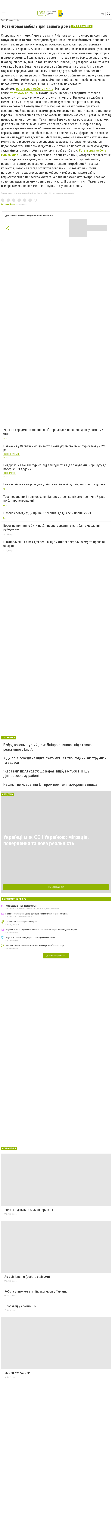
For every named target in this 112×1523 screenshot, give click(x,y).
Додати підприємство (56, 955)
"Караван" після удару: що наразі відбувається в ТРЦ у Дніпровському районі (46, 773)
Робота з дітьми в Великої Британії (28, 1210)
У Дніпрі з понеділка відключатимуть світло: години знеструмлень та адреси (55, 760)
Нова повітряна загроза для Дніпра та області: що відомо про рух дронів (54, 484)
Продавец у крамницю (20, 1306)
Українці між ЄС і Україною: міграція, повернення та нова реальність (46, 840)
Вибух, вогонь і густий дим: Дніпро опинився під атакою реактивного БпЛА (47, 747)
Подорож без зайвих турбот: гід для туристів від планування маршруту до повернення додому (54, 467)
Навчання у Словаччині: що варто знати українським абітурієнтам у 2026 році (54, 448)
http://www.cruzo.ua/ (24, 93)
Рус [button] (102, 13)
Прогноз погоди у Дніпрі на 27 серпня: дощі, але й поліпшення (47, 513)
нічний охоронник (17, 1373)
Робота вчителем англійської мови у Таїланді (35, 1291)
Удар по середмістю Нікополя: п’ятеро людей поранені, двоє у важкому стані (53, 432)
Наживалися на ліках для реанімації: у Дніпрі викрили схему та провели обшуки (54, 544)
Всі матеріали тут (56, 887)
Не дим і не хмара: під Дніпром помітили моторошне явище (50, 784)
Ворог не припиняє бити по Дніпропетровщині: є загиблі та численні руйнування (51, 527)
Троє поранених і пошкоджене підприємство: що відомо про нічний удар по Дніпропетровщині (54, 498)
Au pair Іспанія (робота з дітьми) (27, 1277)
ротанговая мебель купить (34, 89)
